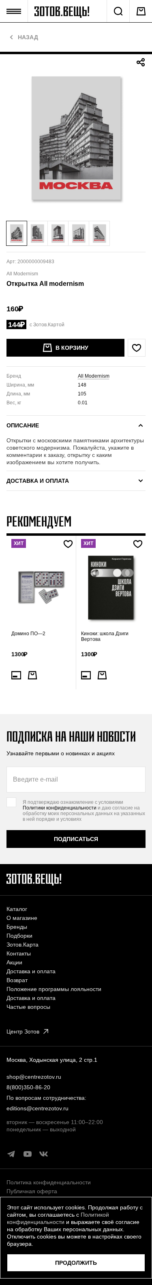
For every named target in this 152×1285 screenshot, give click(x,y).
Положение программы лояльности (53, 989)
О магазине (21, 918)
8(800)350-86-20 (28, 1087)
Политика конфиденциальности (48, 1182)
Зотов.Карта (22, 944)
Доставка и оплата (31, 971)
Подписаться (76, 839)
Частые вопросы (28, 1007)
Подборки (19, 935)
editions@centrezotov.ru (37, 1108)
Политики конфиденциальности (59, 808)
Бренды (16, 927)
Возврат (17, 980)
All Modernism (93, 376)
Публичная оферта (31, 1191)
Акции (14, 962)
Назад (28, 37)
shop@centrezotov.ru (33, 1077)
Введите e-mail (35, 779)
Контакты (18, 953)
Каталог (16, 909)
